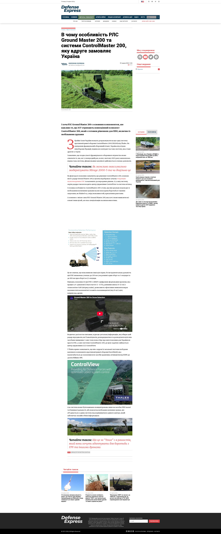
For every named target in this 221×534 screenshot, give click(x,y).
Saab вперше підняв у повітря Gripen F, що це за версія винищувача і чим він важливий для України (148, 179)
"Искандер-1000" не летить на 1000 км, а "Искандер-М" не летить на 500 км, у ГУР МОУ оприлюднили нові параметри (120, 497)
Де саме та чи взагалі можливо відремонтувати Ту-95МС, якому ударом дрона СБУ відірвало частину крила (147, 204)
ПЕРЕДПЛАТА (150, 531)
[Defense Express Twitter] (156, 2)
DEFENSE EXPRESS (76, 63)
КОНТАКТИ (157, 531)
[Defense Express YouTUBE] (152, 2)
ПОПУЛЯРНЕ (152, 132)
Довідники (106, 21)
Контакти (134, 21)
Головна (63, 29)
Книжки (114, 21)
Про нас (75, 21)
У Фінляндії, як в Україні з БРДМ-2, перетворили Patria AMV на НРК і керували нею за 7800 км (147, 155)
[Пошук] (158, 17)
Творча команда (86, 21)
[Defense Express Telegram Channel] (159, 2)
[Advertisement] (125, 9)
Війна (73, 452)
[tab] (141, 132)
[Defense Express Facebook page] (149, 2)
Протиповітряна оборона (82, 452)
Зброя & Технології (70, 29)
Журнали (97, 21)
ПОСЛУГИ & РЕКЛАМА (140, 531)
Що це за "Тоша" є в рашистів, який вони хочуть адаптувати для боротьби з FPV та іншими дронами (100, 443)
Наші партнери (124, 21)
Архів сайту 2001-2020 (148, 21)
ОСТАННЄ (141, 132)
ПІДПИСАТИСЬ (154, 521)
